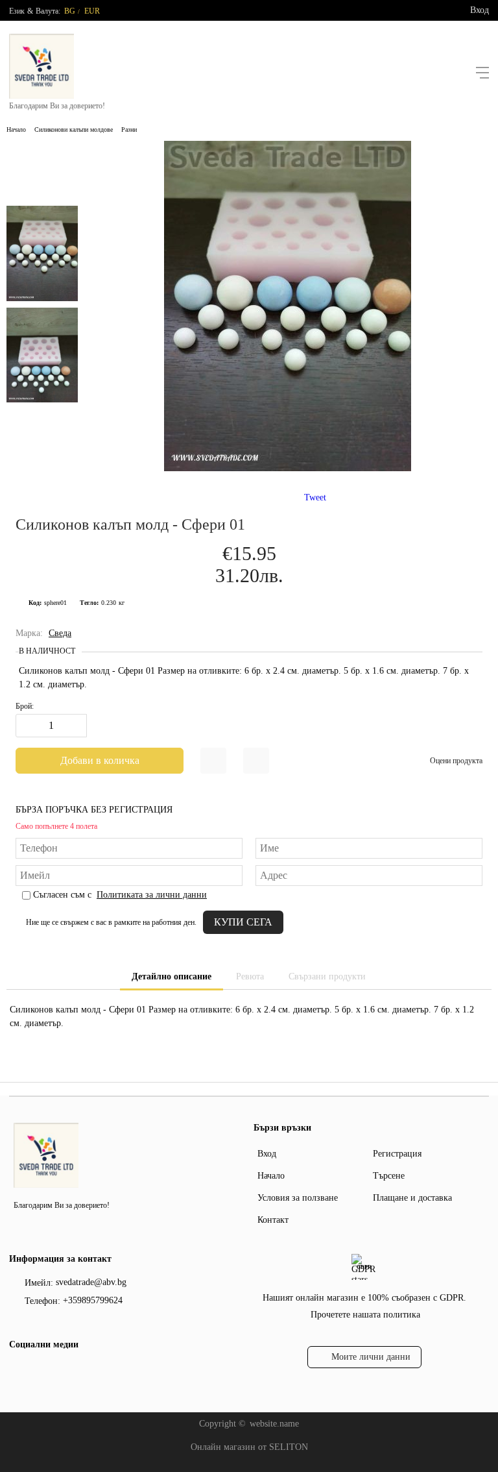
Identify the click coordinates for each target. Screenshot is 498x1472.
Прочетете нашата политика (365, 1314)
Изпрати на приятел (256, 761)
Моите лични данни (370, 1357)
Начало (16, 129)
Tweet (315, 497)
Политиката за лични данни (152, 895)
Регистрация (397, 1154)
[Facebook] (17, 1371)
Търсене (389, 1176)
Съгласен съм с (120, 895)
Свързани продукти (327, 976)
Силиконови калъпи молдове (73, 129)
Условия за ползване (297, 1198)
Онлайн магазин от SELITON (249, 1447)
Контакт (273, 1220)
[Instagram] (38, 1371)
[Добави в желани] (213, 761)
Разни (129, 129)
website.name (274, 1424)
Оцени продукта (456, 760)
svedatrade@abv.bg (91, 1282)
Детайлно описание (171, 976)
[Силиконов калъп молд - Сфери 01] (287, 468)
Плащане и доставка (412, 1198)
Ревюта (250, 976)
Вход (479, 10)
